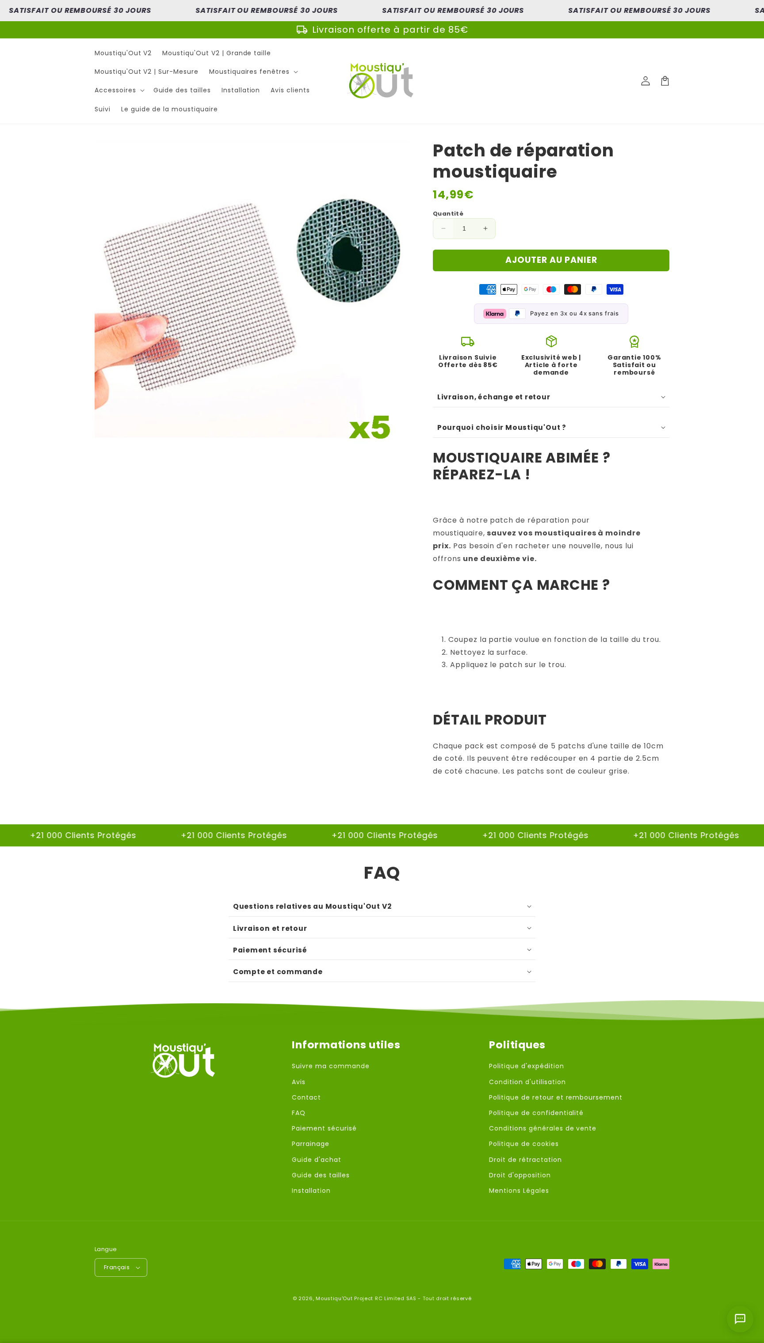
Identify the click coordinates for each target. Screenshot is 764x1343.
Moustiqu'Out (334, 1298)
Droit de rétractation (525, 1159)
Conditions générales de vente (542, 1128)
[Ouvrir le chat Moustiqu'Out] (740, 1319)
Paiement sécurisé (324, 1128)
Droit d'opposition (519, 1175)
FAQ (299, 1112)
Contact (306, 1097)
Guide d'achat (316, 1159)
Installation (311, 1190)
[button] (253, 71)
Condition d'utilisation (527, 1081)
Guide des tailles (320, 1175)
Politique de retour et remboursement (556, 1097)
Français (117, 1267)
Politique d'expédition (526, 1066)
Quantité (448, 213)
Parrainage (310, 1143)
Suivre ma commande (330, 1066)
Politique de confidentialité (536, 1112)
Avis (299, 1081)
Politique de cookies (523, 1143)
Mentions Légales (519, 1190)
